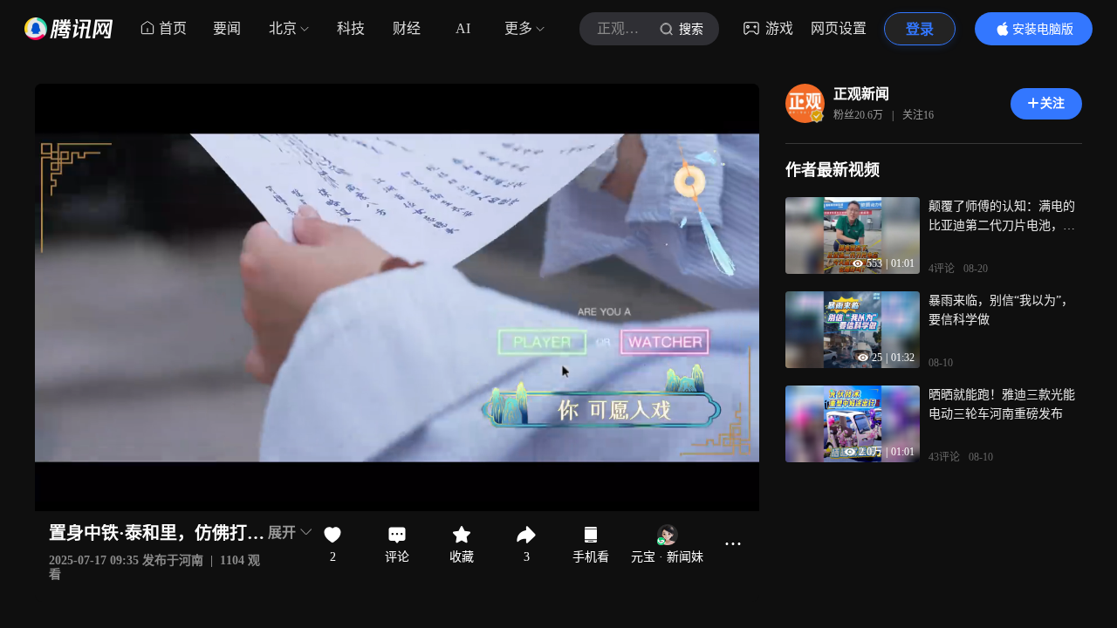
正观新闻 (861, 93)
